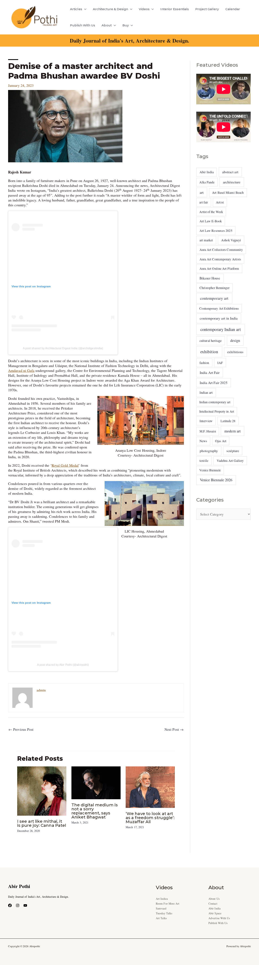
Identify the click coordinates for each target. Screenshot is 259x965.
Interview (206, 420)
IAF (220, 362)
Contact (212, 903)
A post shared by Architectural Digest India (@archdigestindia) (63, 348)
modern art (232, 430)
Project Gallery (207, 9)
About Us (214, 899)
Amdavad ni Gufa (21, 370)
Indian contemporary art (214, 402)
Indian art (206, 392)
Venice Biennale (210, 470)
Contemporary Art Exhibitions (219, 308)
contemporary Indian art (220, 329)
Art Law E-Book (211, 221)
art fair (203, 202)
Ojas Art (220, 441)
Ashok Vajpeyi (231, 240)
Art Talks (161, 918)
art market (206, 240)
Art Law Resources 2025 (216, 230)
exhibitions (235, 352)
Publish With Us (82, 25)
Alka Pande (206, 182)
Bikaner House (210, 278)
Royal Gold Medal (65, 465)
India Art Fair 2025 (214, 382)
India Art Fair (210, 372)
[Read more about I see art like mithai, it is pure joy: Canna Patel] (41, 790)
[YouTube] (25, 905)
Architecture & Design (110, 9)
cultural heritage (211, 340)
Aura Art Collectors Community (221, 249)
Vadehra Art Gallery (230, 460)
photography (209, 450)
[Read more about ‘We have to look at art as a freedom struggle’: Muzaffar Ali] (150, 786)
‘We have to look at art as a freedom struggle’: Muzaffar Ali (150, 817)
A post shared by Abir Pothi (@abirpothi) (63, 664)
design (235, 340)
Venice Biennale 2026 (216, 479)
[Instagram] (17, 905)
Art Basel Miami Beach (228, 192)
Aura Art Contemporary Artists (220, 259)
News (203, 441)
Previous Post (20, 729)
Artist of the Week (211, 212)
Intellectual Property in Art (216, 411)
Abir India (207, 172)
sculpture (232, 450)
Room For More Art (167, 903)
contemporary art (214, 298)
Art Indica (162, 899)
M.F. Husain (208, 431)
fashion (204, 363)
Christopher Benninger (215, 288)
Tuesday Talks (164, 913)
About (106, 25)
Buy (125, 25)
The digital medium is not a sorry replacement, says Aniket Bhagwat (94, 811)
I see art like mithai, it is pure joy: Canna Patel (41, 823)
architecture (231, 182)
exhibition (209, 351)
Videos (144, 9)
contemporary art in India (219, 318)
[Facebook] (10, 905)
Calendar (232, 9)
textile (204, 460)
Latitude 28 (228, 421)
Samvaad (161, 908)
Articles (76, 9)
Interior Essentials (174, 9)
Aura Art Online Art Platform (219, 268)
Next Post (174, 729)
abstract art (230, 171)
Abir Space (214, 913)
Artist (220, 202)
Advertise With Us (219, 918)
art (202, 192)
